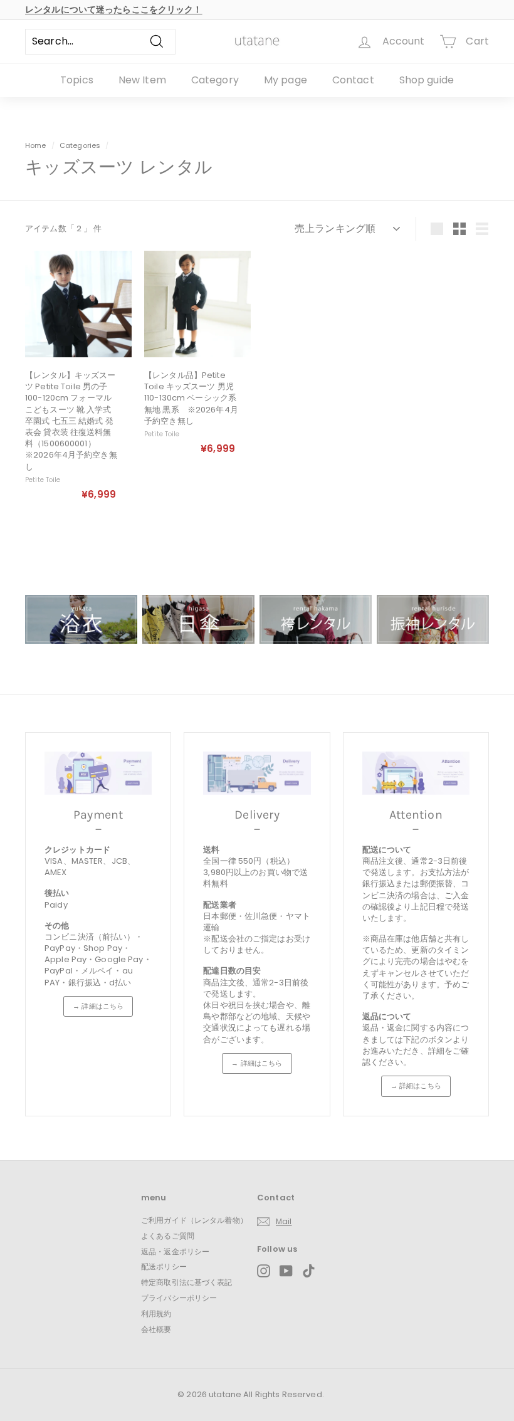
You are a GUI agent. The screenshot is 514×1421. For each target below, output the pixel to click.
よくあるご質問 (167, 1235)
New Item (142, 80)
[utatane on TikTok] (308, 1270)
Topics (76, 80)
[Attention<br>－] (415, 773)
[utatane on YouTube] (286, 1270)
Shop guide (426, 80)
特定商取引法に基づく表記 (187, 1282)
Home (35, 145)
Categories (81, 145)
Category (215, 80)
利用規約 (156, 1313)
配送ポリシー (164, 1266)
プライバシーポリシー (179, 1298)
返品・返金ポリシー (175, 1251)
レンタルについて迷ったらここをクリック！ (113, 9)
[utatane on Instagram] (263, 1270)
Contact (353, 80)
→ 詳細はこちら (98, 1006)
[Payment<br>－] (98, 773)
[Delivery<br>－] (256, 773)
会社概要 (156, 1329)
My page (285, 80)
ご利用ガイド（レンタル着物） (194, 1220)
